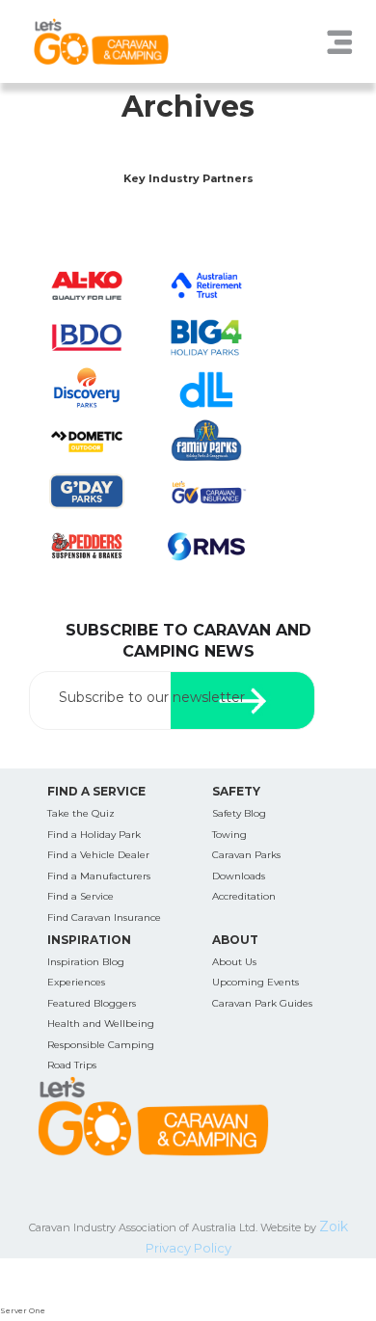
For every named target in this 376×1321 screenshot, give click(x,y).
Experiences (76, 982)
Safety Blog (239, 813)
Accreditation (244, 896)
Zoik (333, 1226)
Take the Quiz (81, 813)
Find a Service (80, 896)
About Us (234, 962)
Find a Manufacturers (98, 876)
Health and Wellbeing (100, 1023)
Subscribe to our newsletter (152, 697)
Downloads (238, 876)
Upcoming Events (255, 982)
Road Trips (71, 1065)
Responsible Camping (100, 1044)
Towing (229, 834)
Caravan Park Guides (262, 1003)
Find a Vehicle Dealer (98, 855)
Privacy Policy (188, 1247)
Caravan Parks (246, 855)
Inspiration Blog (85, 962)
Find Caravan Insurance (104, 917)
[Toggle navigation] (339, 41)
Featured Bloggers (91, 1003)
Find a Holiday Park (94, 834)
